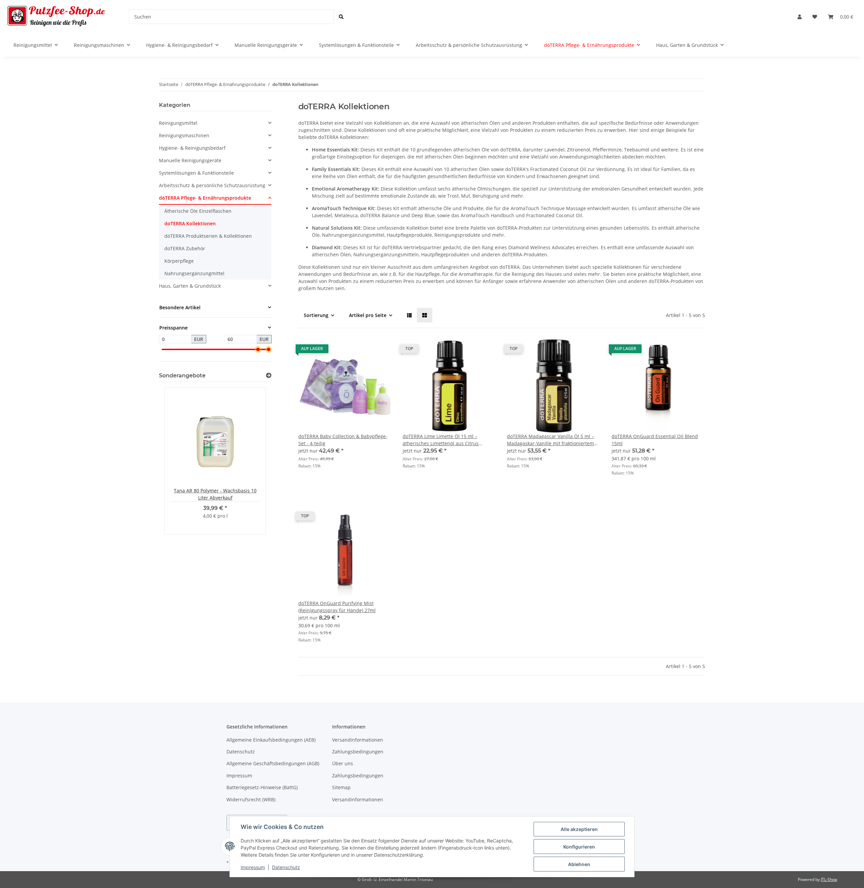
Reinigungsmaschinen (184, 135)
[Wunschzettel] (814, 16)
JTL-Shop (829, 879)
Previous (175, 460)
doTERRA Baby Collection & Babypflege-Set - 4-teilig (342, 440)
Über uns (342, 763)
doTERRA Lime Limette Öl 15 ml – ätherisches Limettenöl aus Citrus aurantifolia (441, 440)
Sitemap (341, 787)
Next (254, 460)
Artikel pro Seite (367, 315)
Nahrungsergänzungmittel (194, 273)
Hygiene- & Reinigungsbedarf (192, 148)
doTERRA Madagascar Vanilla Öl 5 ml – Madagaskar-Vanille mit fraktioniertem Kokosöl (550, 440)
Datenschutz (240, 751)
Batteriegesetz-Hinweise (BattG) (262, 787)
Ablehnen (579, 864)
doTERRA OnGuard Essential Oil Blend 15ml (655, 440)
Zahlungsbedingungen (357, 751)
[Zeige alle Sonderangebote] (268, 375)
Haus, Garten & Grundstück (190, 286)
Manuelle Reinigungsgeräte (190, 160)
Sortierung (316, 315)
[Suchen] (341, 16)
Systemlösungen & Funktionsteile (196, 173)
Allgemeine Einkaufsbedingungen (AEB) (271, 740)
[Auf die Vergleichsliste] (362, 350)
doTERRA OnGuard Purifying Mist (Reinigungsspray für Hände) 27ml (337, 606)
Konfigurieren (579, 847)
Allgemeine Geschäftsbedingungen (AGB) (272, 763)
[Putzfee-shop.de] (56, 16)
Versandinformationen (357, 740)
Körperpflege (179, 261)
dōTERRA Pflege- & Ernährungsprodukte (205, 198)
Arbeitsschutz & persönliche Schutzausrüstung (212, 185)
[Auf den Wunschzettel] (380, 350)
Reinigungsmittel (178, 123)
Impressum (239, 775)
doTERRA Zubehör (184, 248)
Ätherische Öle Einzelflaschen (198, 211)
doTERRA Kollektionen (190, 223)
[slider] (258, 349)
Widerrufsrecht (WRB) (250, 799)
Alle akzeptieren (579, 829)
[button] (799, 16)
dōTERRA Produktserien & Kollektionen (208, 236)
